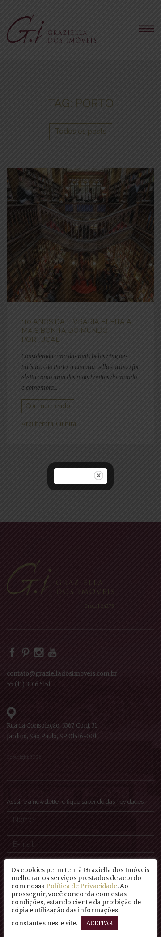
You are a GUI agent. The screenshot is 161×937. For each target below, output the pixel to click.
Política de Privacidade (81, 886)
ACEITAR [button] (99, 923)
